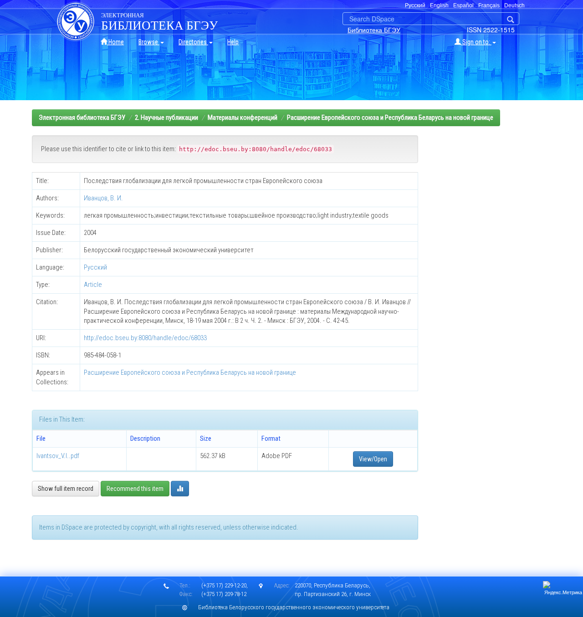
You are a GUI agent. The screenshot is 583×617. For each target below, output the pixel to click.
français (489, 5)
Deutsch (514, 5)
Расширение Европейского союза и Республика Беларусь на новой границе (390, 117)
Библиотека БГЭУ (374, 29)
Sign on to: (476, 42)
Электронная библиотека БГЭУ (82, 117)
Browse (148, 42)
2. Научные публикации (166, 117)
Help (233, 42)
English (439, 5)
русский (415, 5)
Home (115, 42)
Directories (193, 42)
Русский (95, 267)
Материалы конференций (242, 117)
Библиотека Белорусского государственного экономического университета (293, 607)
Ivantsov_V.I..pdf (57, 456)
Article (93, 284)
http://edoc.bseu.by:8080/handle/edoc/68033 (145, 338)
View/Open (373, 459)
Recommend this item (135, 488)
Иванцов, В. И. (103, 198)
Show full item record (65, 488)
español (463, 5)
